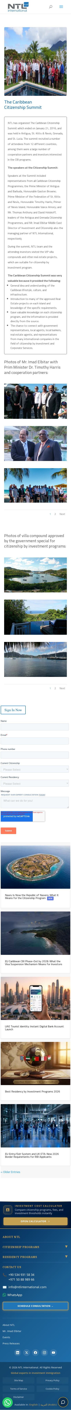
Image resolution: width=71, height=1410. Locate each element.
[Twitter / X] (26, 1352)
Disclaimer (18, 1397)
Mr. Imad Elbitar (12, 1331)
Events (6, 1337)
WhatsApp (14, 1295)
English (33, 1404)
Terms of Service (18, 1388)
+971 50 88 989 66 (21, 1279)
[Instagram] (44, 1352)
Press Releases (11, 1343)
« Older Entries (10, 1172)
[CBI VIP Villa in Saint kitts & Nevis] (35, 634)
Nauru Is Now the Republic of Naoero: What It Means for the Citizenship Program (32, 896)
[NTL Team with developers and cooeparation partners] (35, 502)
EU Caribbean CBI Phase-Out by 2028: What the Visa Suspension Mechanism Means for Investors (33, 963)
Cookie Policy (52, 1388)
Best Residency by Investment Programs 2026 (32, 1091)
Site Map (18, 1380)
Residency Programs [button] (35, 1257)
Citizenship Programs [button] (35, 1247)
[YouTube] (53, 1352)
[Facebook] (35, 1352)
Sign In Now (13, 710)
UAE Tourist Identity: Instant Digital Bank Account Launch (34, 1028)
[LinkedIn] (17, 1352)
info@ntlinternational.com (27, 1287)
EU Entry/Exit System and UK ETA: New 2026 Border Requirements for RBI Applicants (32, 1155)
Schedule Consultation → (36, 1306)
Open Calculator (33, 1221)
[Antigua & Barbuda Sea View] (35, 592)
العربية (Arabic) (48, 1404)
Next (62, 513)
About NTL (9, 1325)
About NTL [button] (11, 1237)
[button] (7, 1402)
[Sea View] (35, 677)
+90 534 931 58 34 (21, 1275)
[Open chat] (63, 1402)
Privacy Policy (52, 1380)
